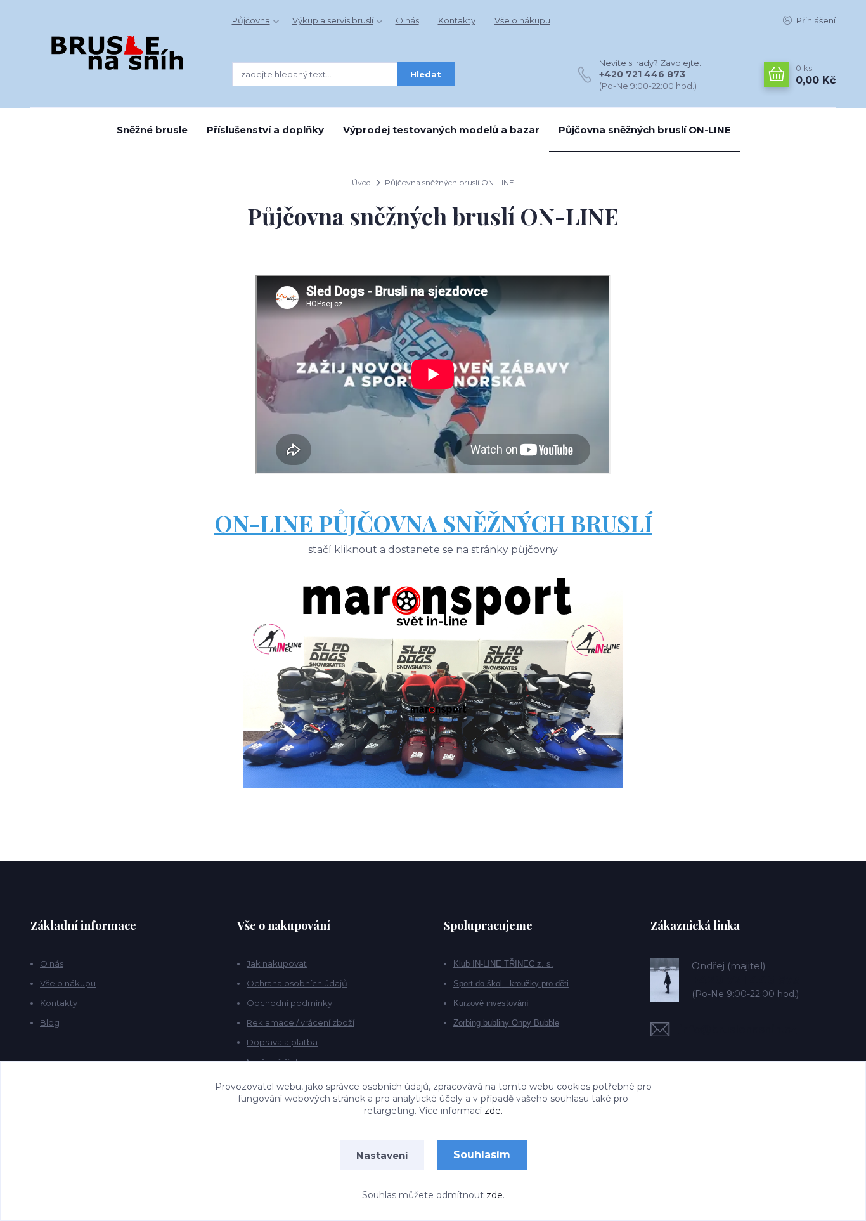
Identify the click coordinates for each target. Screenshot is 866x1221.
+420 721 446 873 (642, 74)
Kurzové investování (491, 1003)
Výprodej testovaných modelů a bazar (441, 130)
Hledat (425, 74)
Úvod (361, 182)
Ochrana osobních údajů (297, 983)
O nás (407, 20)
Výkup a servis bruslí (332, 20)
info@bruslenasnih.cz (738, 1029)
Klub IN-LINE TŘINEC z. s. (503, 964)
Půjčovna (251, 20)
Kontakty (456, 20)
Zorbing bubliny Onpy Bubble (506, 1023)
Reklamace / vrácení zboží (300, 1022)
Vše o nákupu (522, 20)
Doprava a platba (282, 1042)
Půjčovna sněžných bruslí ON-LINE (645, 130)
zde (494, 1195)
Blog (50, 1022)
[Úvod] (118, 54)
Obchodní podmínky (289, 1003)
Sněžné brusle (152, 130)
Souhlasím (481, 1155)
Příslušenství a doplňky (265, 130)
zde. (493, 1110)
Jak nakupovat (277, 963)
